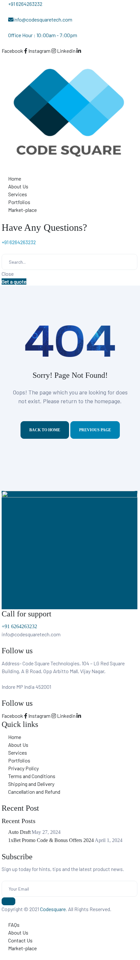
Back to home (44, 430)
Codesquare (53, 909)
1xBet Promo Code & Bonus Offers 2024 (51, 840)
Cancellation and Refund (34, 792)
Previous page (95, 430)
